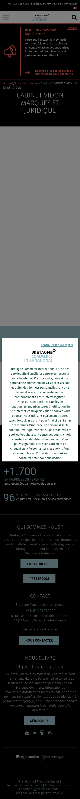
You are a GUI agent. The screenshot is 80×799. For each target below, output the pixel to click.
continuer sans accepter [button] (57, 345)
